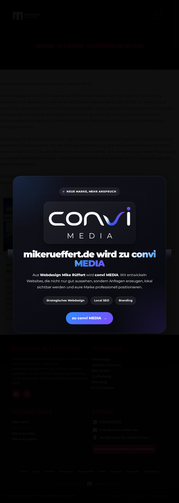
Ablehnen (81, 296)
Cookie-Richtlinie (65, 306)
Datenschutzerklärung (93, 306)
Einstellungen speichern (120, 296)
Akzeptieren (51, 296)
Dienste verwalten (50, 282)
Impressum (117, 306)
